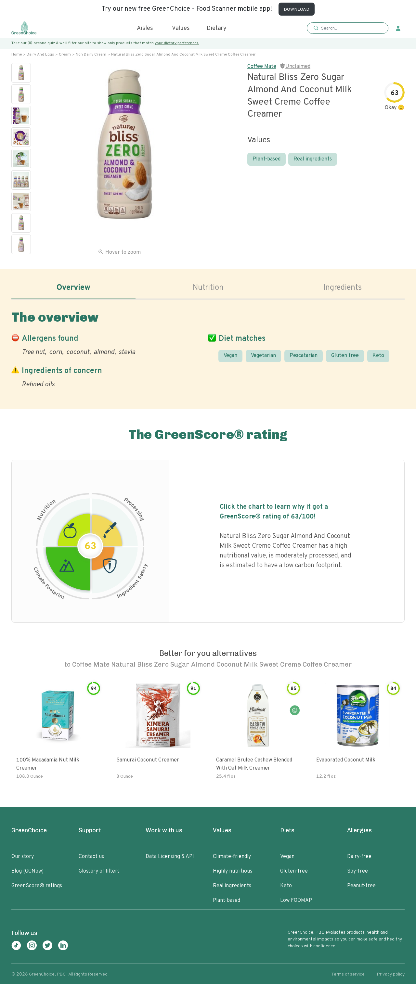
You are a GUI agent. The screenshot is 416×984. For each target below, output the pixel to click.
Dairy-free (359, 856)
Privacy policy (391, 974)
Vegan (230, 355)
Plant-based (266, 159)
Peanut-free (361, 886)
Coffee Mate (261, 66)
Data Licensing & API (170, 856)
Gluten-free (294, 871)
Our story (22, 856)
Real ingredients (312, 159)
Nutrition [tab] (208, 288)
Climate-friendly (232, 856)
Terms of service (348, 974)
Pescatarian (304, 355)
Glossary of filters (99, 871)
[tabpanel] (208, 348)
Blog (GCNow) (27, 871)
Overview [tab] (73, 288)
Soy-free (357, 871)
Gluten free (345, 355)
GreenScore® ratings (36, 886)
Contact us (91, 856)
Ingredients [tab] (342, 288)
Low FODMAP (296, 900)
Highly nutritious (232, 871)
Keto (378, 355)
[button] (348, 28)
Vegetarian (263, 355)
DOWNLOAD (296, 9)
